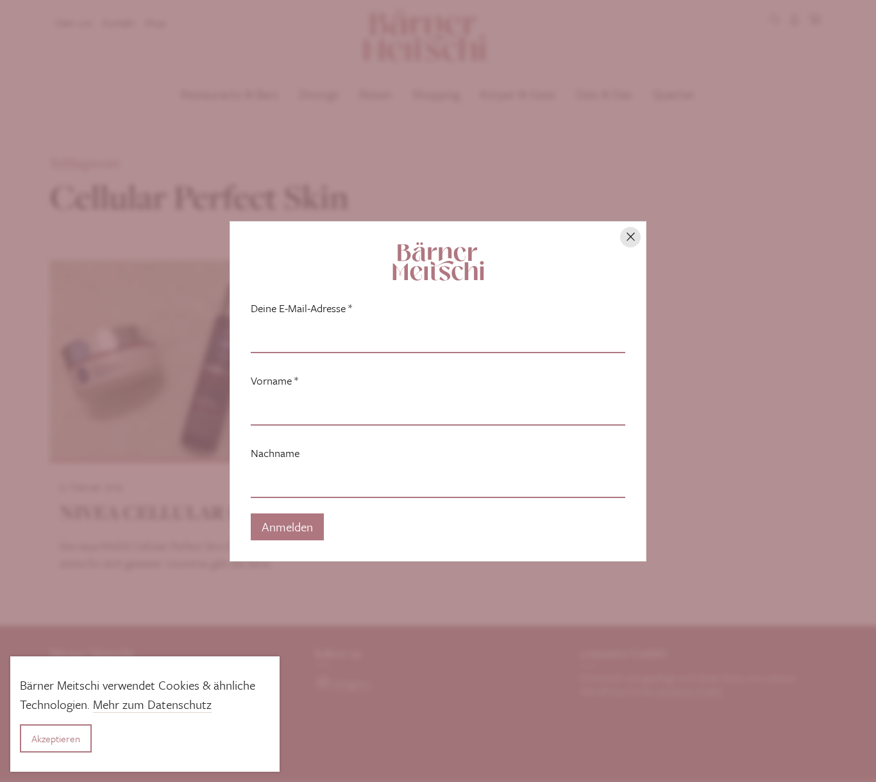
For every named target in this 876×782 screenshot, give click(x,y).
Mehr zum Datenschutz (152, 704)
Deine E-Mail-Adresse (301, 308)
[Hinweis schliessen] (630, 237)
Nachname (275, 453)
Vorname (274, 381)
